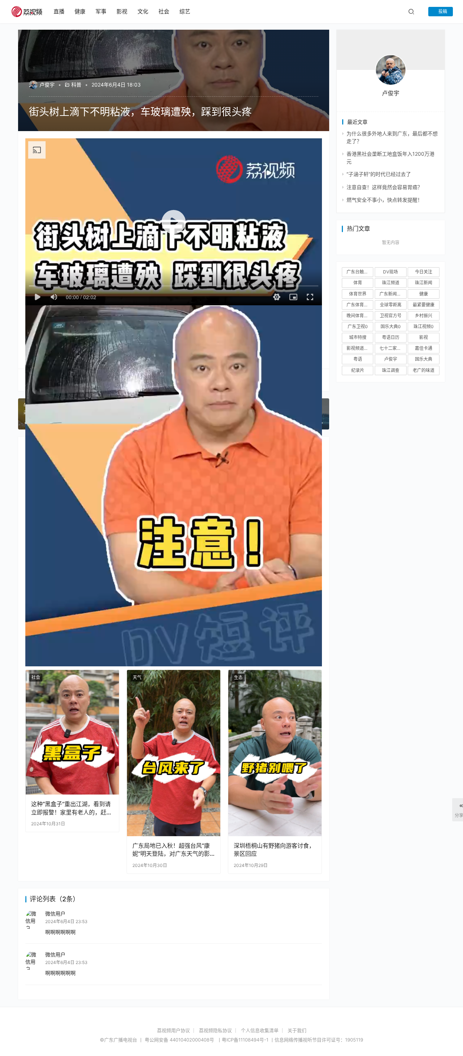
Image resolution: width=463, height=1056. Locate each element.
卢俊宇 (47, 84)
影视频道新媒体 (360, 348)
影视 (121, 11)
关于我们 (297, 1030)
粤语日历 (390, 337)
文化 (142, 11)
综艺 (184, 11)
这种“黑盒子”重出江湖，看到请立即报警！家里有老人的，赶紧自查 (71, 808)
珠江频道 (390, 282)
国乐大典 (423, 359)
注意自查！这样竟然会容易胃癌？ (384, 187)
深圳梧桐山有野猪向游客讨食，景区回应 (274, 849)
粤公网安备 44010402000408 (180, 1040)
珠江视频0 (423, 326)
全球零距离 (391, 304)
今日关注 (423, 272)
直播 (59, 11)
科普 (76, 84)
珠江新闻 (423, 282)
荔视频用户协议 (173, 1030)
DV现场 (390, 272)
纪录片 (357, 370)
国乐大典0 (391, 326)
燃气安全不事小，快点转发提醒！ (384, 200)
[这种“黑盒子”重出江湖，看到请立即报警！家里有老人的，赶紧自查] (72, 732)
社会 (163, 11)
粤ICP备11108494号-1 (245, 1040)
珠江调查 (390, 370)
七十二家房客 (392, 348)
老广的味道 (423, 370)
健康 (80, 11)
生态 (238, 677)
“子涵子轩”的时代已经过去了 (379, 174)
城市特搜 (357, 337)
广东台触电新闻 (360, 272)
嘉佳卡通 (423, 348)
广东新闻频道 (392, 294)
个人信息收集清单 (260, 1030)
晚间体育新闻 (360, 315)
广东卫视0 (358, 326)
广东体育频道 (360, 304)
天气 (137, 677)
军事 (100, 11)
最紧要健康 (423, 304)
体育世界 (357, 294)
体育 (357, 282)
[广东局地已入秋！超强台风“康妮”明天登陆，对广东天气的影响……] (173, 753)
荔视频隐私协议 (215, 1030)
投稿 (442, 11)
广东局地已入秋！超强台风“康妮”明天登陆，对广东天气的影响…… (171, 850)
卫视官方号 (391, 315)
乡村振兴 (423, 315)
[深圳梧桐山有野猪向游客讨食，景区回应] (275, 753)
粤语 (357, 359)
